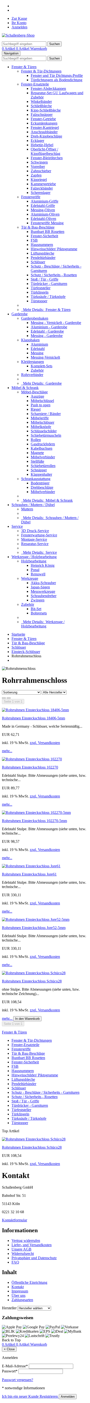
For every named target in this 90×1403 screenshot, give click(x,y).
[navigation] (11, 1340)
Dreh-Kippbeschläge (46, 136)
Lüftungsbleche (42, 253)
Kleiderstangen (32, 362)
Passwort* (10, 1371)
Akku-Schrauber (43, 583)
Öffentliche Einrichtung (29, 1282)
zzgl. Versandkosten (45, 743)
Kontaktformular (14, 1220)
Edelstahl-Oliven (43, 219)
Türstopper (39, 301)
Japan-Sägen (40, 587)
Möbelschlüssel (42, 401)
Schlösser (38, 262)
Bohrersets (39, 613)
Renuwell (38, 574)
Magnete (37, 453)
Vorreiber (38, 167)
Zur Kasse (19, 18)
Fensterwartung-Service (39, 535)
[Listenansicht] (4, 698)
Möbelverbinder (43, 457)
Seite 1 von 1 (13, 701)
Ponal (35, 570)
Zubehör (37, 370)
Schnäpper (39, 470)
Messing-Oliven (43, 210)
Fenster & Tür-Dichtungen (41, 71)
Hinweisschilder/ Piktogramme (54, 249)
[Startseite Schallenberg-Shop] (18, 35)
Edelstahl (38, 349)
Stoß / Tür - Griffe (44, 279)
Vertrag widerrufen (26, 1240)
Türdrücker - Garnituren (49, 284)
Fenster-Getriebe (43, 119)
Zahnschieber (41, 171)
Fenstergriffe (30, 197)
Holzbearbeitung (33, 561)
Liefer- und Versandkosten (32, 1245)
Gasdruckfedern (43, 444)
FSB (34, 240)
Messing (37, 353)
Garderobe (20, 314)
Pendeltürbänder (43, 258)
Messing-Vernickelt (45, 357)
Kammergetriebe (43, 184)
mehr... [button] (7, 751)
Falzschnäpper (42, 114)
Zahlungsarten (22, 1300)
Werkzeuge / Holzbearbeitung (34, 557)
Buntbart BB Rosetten (47, 232)
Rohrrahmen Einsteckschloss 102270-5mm (34, 821)
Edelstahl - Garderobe (47, 331)
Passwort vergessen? (17, 1380)
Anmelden (19, 27)
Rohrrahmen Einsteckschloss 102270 (30, 767)
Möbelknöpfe (41, 427)
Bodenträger (40, 483)
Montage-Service (34, 539)
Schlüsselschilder (44, 431)
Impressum (20, 1291)
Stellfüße (37, 461)
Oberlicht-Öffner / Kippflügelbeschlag (45, 151)
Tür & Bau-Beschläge (37, 227)
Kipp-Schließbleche (46, 110)
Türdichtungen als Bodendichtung (56, 80)
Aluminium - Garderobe (49, 327)
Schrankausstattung (35, 479)
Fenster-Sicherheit (44, 236)
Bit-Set (36, 609)
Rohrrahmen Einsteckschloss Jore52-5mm (34, 928)
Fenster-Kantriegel (45, 127)
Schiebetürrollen (43, 466)
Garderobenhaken (34, 318)
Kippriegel (39, 180)
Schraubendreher (43, 596)
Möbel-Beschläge (34, 392)
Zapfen (36, 175)
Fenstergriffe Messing (47, 223)
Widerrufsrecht (23, 1254)
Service (17, 526)
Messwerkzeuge (43, 591)
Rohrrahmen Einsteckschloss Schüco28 (32, 981)
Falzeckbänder (42, 188)
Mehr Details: (46, 310)
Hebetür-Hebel (42, 145)
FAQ (15, 1262)
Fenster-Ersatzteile (35, 84)
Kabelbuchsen (41, 448)
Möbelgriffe (40, 418)
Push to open (40, 405)
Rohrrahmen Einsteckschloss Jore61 (29, 874)
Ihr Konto (19, 23)
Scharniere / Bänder (46, 414)
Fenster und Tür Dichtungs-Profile (57, 75)
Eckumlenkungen (44, 123)
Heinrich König (42, 565)
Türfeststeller (40, 288)
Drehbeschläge (42, 487)
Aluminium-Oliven (45, 214)
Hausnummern (42, 245)
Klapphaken (30, 340)
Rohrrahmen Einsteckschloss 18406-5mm (33, 718)
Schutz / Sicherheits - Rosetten (54, 275)
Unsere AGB (21, 1249)
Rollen (36, 440)
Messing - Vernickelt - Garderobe (56, 323)
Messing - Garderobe (47, 336)
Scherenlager (40, 193)
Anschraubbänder (44, 132)
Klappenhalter (41, 474)
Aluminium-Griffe (44, 201)
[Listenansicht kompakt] (9, 698)
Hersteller (9, 1308)
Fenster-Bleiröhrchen (47, 158)
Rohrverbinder (32, 375)
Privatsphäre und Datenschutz (34, 1258)
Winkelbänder (41, 101)
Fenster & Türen (24, 67)
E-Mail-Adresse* (15, 1366)
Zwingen (37, 600)
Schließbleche (41, 106)
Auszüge (37, 396)
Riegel (36, 409)
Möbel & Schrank (25, 388)
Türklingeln (39, 292)
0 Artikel (9, 48)
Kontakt (18, 1287)
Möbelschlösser (42, 422)
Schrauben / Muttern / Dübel (33, 505)
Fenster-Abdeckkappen (48, 88)
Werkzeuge (29, 578)
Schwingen (39, 162)
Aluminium (39, 344)
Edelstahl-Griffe (43, 206)
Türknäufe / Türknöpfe (48, 297)
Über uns (18, 1295)
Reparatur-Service (34, 544)
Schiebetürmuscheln (46, 435)
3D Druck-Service (35, 531)
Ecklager (37, 140)
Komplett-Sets (41, 366)
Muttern (27, 509)
